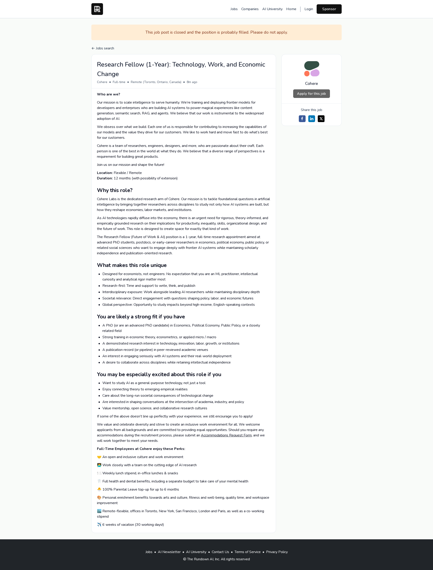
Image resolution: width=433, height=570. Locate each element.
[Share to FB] (302, 118)
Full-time (119, 82)
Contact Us (220, 551)
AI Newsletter (169, 551)
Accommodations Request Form (226, 435)
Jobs (234, 9)
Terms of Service (248, 551)
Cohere (102, 82)
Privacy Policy (277, 551)
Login (308, 9)
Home (291, 9)
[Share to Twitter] (321, 118)
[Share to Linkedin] (311, 118)
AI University (272, 9)
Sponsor (329, 9)
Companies (250, 9)
